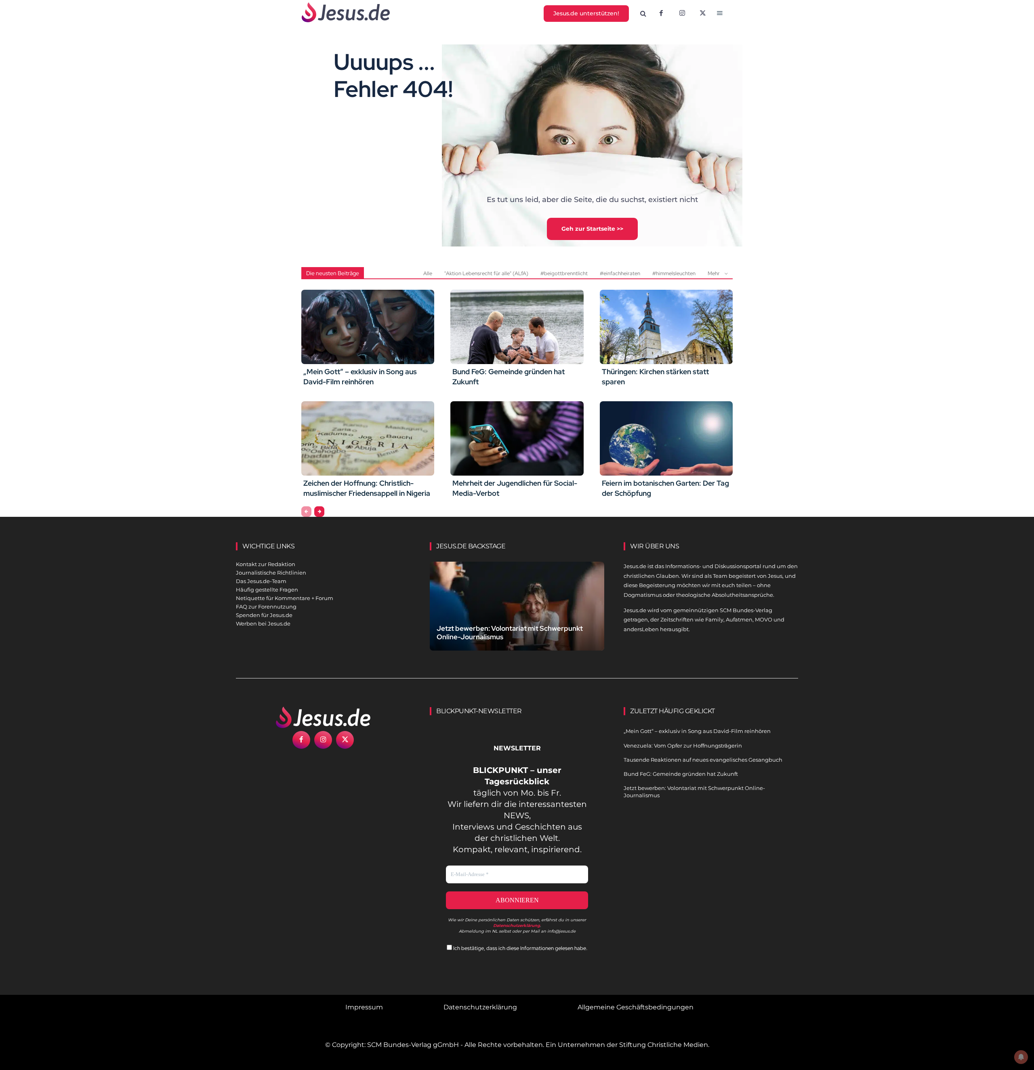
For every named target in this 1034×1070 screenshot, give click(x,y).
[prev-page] (306, 511)
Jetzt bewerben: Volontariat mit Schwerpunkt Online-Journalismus (510, 632)
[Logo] (323, 717)
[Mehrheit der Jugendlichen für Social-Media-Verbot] (516, 438)
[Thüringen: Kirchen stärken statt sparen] (666, 327)
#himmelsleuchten (674, 273)
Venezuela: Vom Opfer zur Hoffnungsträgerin (683, 745)
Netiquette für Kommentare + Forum (284, 598)
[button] (643, 13)
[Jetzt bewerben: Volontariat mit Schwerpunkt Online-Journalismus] (517, 616)
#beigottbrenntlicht (564, 273)
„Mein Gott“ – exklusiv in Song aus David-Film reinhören (360, 376)
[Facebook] (661, 13)
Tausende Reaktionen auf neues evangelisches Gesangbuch (703, 759)
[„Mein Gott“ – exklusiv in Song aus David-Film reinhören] (367, 327)
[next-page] (319, 511)
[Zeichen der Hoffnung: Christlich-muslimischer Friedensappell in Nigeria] (367, 438)
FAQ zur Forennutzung (266, 606)
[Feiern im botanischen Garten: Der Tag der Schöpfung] (666, 438)
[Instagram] (682, 13)
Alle (427, 273)
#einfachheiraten (620, 273)
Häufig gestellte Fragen (267, 589)
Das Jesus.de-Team (261, 581)
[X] (703, 13)
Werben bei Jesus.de (263, 623)
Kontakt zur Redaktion (265, 564)
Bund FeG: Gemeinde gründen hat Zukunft (681, 774)
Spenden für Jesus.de (264, 615)
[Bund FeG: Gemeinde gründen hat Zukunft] (516, 327)
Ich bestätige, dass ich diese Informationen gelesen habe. (519, 948)
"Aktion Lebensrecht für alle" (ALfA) (486, 273)
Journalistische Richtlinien (271, 572)
